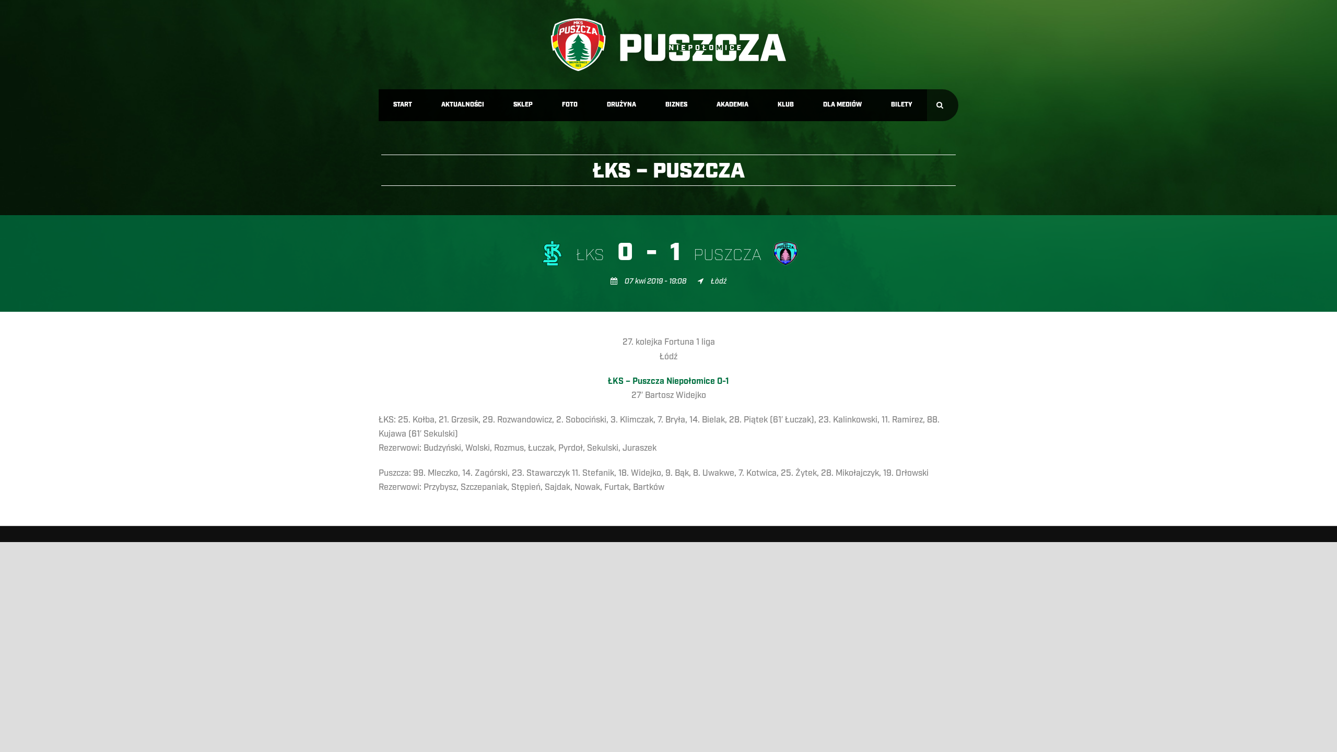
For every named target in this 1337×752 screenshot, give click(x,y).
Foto (570, 105)
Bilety (901, 105)
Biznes (676, 105)
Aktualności (462, 105)
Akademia (732, 105)
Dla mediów (842, 105)
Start (402, 105)
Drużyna (621, 105)
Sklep (523, 105)
